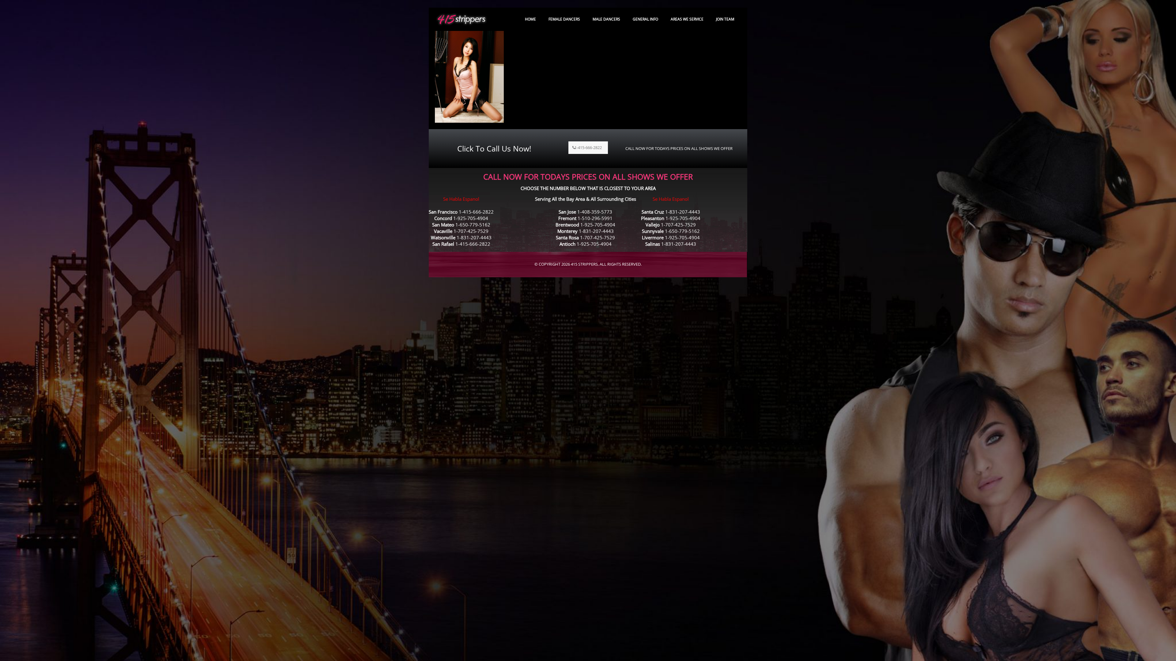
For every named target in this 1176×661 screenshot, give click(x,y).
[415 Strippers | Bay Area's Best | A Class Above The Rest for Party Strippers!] (461, 19)
